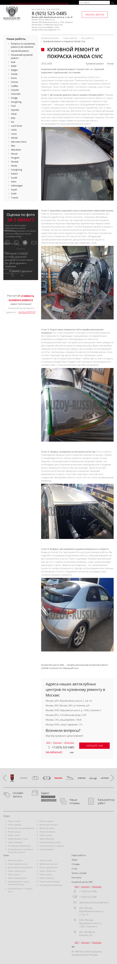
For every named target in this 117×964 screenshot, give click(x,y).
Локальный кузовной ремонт (22, 56)
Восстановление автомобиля (20, 867)
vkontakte (22, 275)
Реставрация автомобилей (19, 846)
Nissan (14, 153)
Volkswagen (17, 185)
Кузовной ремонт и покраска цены (20, 890)
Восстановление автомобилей (21, 828)
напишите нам (94, 745)
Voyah (14, 189)
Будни (45, 793)
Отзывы (76, 864)
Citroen (14, 81)
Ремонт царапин (47, 821)
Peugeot (15, 157)
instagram (12, 275)
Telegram (57, 742)
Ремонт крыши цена (17, 871)
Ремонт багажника (47, 831)
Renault (14, 161)
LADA (14, 129)
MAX (48, 742)
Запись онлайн (79, 873)
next (111, 778)
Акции (74, 859)
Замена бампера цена (17, 878)
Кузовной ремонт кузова (50, 842)
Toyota (14, 197)
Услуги (6, 816)
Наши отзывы (74, 801)
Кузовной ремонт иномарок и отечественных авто (21, 850)
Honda (110, 63)
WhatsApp (69, 742)
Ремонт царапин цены (17, 864)
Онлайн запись (18, 794)
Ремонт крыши (14, 831)
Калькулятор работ (106, 801)
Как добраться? (54, 751)
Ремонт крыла (14, 835)
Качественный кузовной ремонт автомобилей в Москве (39, 3)
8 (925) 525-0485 (49, 13)
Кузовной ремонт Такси (18, 839)
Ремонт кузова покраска (50, 881)
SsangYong (16, 169)
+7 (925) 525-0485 (63, 747)
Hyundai (15, 109)
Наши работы (16, 39)
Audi (13, 62)
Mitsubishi (16, 149)
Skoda (14, 165)
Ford (13, 105)
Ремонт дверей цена (49, 867)
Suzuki (14, 177)
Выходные (48, 796)
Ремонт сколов (14, 821)
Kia (12, 121)
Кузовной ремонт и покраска (52, 846)
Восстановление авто (49, 824)
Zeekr (14, 193)
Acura (14, 77)
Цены (6, 855)
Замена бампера (47, 839)
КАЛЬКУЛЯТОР (26, 312)
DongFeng (16, 101)
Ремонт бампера (15, 842)
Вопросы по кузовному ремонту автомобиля (23, 45)
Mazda (14, 137)
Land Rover (16, 125)
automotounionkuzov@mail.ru (94, 902)
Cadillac (14, 85)
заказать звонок (94, 14)
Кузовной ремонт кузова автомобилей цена (18, 883)
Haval (13, 113)
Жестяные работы (47, 828)
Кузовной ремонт (95, 63)
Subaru (14, 173)
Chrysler (15, 89)
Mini (13, 145)
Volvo (13, 181)
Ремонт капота (46, 835)
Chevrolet (15, 93)
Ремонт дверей (14, 824)
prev (6, 778)
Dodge (14, 97)
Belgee (14, 70)
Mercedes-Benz (19, 141)
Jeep (13, 117)
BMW (13, 66)
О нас (74, 868)
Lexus (14, 133)
